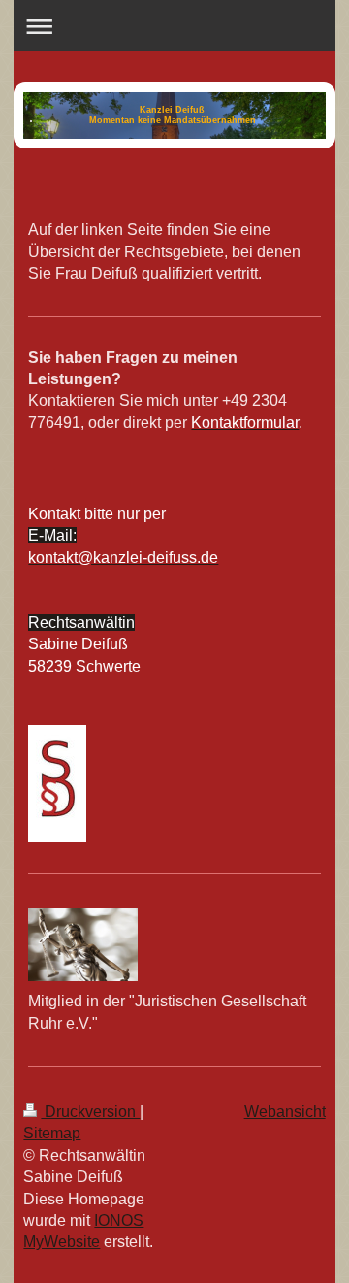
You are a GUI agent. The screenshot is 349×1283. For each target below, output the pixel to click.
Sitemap (51, 1133)
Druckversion (90, 1111)
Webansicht (285, 1111)
